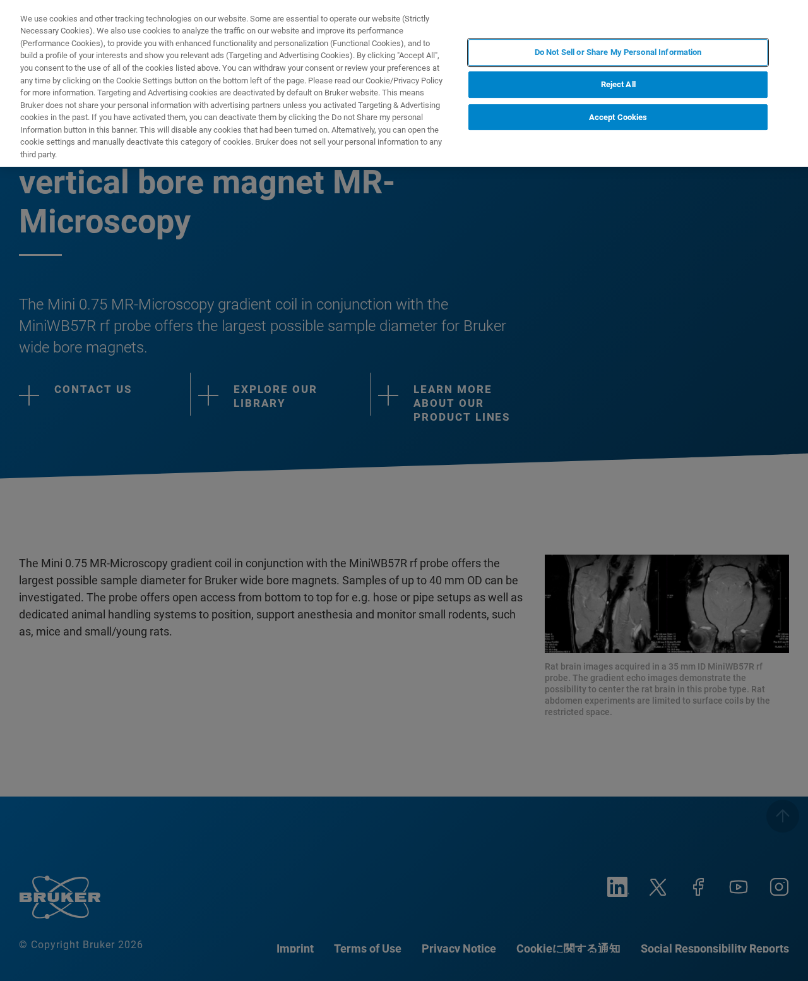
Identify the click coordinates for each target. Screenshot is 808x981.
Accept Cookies (618, 117)
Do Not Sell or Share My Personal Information (618, 52)
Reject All (618, 85)
